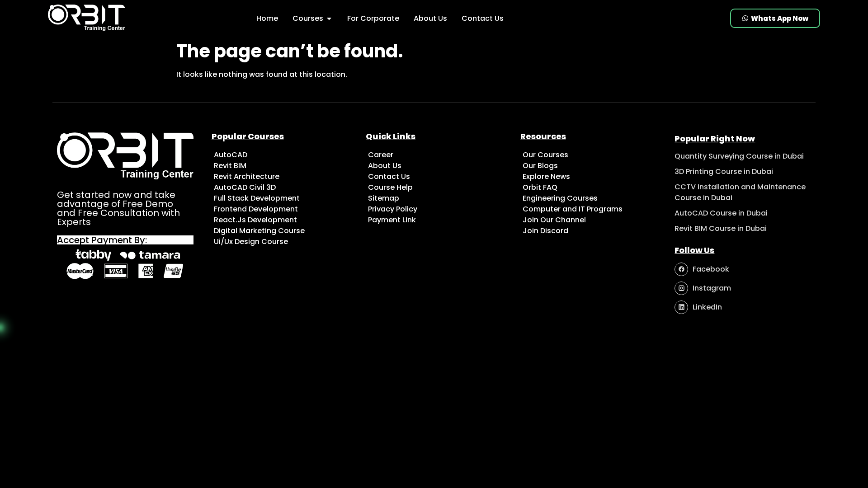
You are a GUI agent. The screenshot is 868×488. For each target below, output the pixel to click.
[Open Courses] (329, 18)
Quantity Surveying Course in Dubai (739, 156)
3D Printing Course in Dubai (724, 171)
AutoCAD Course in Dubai (721, 213)
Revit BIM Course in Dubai (721, 228)
